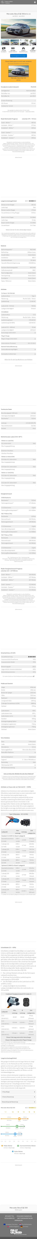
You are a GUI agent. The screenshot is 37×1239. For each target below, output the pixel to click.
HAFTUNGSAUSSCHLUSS (25, 1218)
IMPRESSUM (18, 1220)
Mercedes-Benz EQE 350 (18, 79)
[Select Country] (35, 2)
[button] (34, 20)
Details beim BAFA (30, 111)
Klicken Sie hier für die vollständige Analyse (18, 229)
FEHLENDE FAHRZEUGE (24, 1216)
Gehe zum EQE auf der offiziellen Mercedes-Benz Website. (18, 773)
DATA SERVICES (9, 1218)
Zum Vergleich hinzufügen (18, 56)
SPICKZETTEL (9, 1216)
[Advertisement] (18, 8)
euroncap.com (30, 676)
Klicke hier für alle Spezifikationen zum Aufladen (18, 359)
